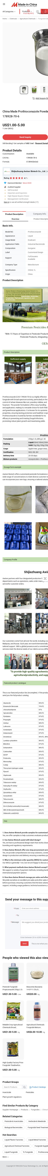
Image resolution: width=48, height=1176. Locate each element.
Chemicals (13, 19)
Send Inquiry (25, 137)
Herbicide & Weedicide (37, 1121)
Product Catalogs (38, 1087)
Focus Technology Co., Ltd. (32, 1166)
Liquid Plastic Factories (14, 1140)
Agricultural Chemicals (27, 19)
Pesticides (30, 1092)
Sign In (6, 202)
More (5, 1157)
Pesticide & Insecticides (14, 1121)
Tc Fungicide (28, 1152)
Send (24, 943)
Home (5, 19)
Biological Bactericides (13, 1127)
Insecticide (7, 1092)
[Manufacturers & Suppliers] (24, 4)
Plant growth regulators (12, 1097)
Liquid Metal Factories (37, 1140)
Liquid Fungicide (11, 1152)
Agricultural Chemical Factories (17, 1146)
